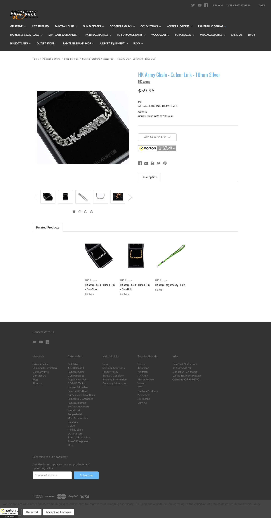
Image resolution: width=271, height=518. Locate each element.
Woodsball (159, 34)
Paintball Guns (65, 26)
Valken (141, 383)
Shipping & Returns (114, 367)
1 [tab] (74, 211)
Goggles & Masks (121, 26)
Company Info (41, 371)
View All (142, 402)
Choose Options (100, 259)
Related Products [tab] (47, 227)
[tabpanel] (48, 197)
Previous (35, 197)
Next (130, 197)
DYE (140, 387)
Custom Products (148, 391)
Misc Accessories (211, 34)
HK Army (143, 375)
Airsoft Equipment (112, 43)
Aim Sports (144, 394)
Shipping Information (45, 367)
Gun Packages (92, 26)
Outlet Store (46, 43)
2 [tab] (80, 211)
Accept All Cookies (58, 512)
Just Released (40, 26)
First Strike (144, 398)
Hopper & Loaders (178, 26)
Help (105, 364)
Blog (136, 43)
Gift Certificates (239, 5)
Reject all (32, 512)
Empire (141, 364)
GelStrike (16, 26)
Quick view (100, 252)
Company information (115, 383)
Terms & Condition (113, 375)
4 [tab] (91, 211)
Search (218, 5)
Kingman (143, 371)
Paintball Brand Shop (77, 43)
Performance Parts (130, 34)
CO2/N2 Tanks (149, 26)
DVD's (251, 34)
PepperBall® (183, 34)
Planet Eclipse (146, 379)
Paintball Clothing (211, 26)
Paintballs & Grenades (62, 34)
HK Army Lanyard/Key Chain (170, 285)
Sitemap (37, 383)
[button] (9, 513)
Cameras (236, 34)
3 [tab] (85, 211)
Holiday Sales (19, 43)
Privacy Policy (40, 364)
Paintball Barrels (97, 34)
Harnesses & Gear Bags (25, 34)
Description (149, 177)
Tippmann (143, 367)
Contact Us (39, 375)
